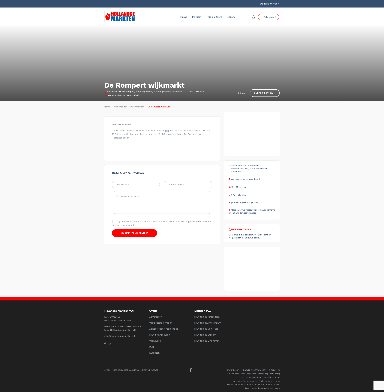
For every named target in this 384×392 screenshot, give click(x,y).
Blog (151, 346)
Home (107, 107)
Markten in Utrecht (205, 334)
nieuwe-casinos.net (236, 374)
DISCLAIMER (274, 370)
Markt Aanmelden (159, 334)
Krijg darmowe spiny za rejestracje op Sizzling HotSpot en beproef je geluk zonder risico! (253, 384)
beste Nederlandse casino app (266, 388)
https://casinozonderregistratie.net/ (263, 374)
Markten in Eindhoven (206, 340)
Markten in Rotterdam (207, 316)
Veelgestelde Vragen (160, 322)
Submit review (263, 93)
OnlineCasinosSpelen (251, 377)
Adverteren (155, 316)
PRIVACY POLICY (232, 370)
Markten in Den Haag (206, 328)
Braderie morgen (269, 3)
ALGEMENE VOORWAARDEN (254, 370)
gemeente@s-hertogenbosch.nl (123, 95)
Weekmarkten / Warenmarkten (129, 107)
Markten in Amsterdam (207, 322)
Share (242, 93)
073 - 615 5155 (196, 91)
